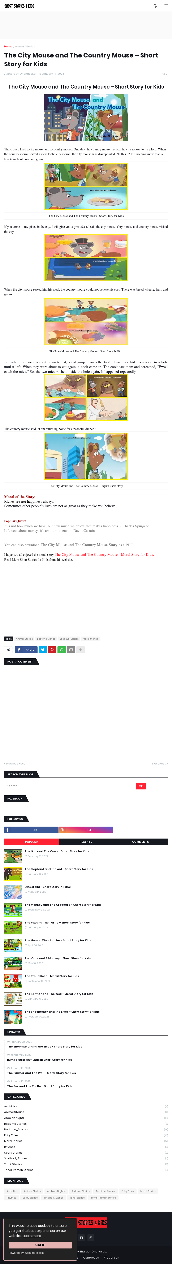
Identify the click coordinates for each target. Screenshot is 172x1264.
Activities (86, 1106)
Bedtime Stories (46, 638)
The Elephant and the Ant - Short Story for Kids (59, 869)
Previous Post (15, 764)
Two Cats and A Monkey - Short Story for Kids (58, 958)
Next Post (159, 764)
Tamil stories (86, 1164)
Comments (140, 842)
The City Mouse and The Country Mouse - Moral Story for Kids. (104, 554)
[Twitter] (43, 649)
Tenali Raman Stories (86, 1170)
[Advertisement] (86, 25)
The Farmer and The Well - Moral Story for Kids (59, 994)
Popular (31, 842)
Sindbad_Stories (86, 1158)
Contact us (91, 1258)
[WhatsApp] (61, 649)
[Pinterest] (52, 649)
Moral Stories (90, 638)
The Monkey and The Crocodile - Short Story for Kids (63, 905)
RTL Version (111, 1258)
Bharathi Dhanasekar (94, 1252)
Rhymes (86, 1147)
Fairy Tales (86, 1135)
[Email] (71, 649)
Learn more (32, 1235)
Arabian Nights (86, 1118)
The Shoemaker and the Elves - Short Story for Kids (62, 1012)
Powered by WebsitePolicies (26, 1252)
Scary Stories (86, 1153)
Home (8, 46)
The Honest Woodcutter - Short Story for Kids (58, 940)
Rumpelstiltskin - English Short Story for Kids (39, 1060)
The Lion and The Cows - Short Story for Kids (57, 851)
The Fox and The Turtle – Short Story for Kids (57, 923)
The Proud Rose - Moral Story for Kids (52, 976)
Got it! (40, 1245)
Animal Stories (25, 46)
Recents (86, 842)
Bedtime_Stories (69, 638)
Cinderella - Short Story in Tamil (48, 887)
